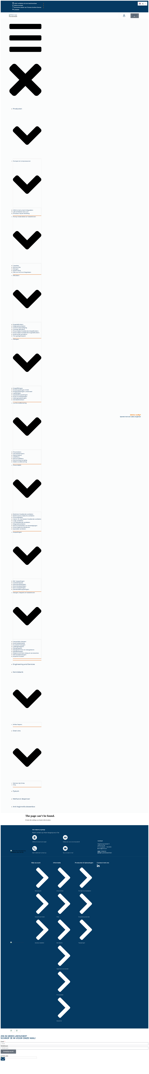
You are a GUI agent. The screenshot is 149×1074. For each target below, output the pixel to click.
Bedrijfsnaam (4, 1046)
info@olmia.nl (102, 848)
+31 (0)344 (101, 847)
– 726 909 (108, 847)
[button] (25, 62)
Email (2, 1041)
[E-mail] (65, 848)
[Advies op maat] (34, 837)
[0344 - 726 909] (34, 848)
